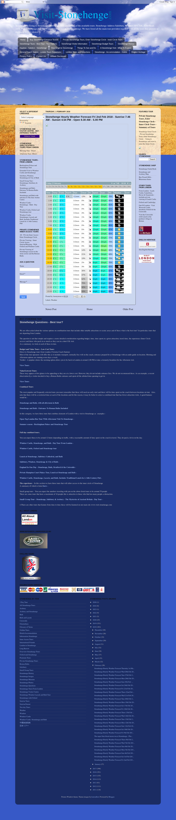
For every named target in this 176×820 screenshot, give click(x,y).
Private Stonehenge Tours (29, 661)
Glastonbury (24, 624)
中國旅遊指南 (25, 722)
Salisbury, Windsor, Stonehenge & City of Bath (29, 176)
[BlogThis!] (77, 296)
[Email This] (74, 296)
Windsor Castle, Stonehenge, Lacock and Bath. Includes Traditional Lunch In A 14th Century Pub (29, 219)
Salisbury (23, 667)
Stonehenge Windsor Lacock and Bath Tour (35, 695)
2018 (95, 627)
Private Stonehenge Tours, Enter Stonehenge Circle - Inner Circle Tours (93, 40)
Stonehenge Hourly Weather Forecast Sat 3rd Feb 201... (114, 756)
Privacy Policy (26, 56)
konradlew (95, 797)
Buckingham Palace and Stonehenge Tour (28, 166)
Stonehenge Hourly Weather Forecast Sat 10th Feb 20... (114, 729)
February (98, 665)
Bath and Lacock (26, 617)
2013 (95, 782)
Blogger (111, 797)
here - (45, 485)
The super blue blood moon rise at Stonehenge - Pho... (113, 736)
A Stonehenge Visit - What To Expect (115, 48)
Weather (54, 300)
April (97, 658)
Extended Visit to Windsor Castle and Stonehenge (29, 171)
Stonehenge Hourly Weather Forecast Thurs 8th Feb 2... (114, 739)
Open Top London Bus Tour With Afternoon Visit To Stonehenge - (47, 418)
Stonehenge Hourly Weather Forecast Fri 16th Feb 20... (114, 709)
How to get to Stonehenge (62, 48)
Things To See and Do (86, 48)
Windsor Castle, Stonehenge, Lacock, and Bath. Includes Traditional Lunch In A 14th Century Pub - (61, 477)
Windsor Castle (25, 716)
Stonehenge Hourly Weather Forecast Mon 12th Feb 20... (114, 722)
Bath (21, 614)
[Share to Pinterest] (84, 296)
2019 (95, 623)
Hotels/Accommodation (28, 633)
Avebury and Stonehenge (29, 611)
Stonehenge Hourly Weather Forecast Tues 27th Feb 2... (114, 675)
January (98, 764)
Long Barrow (24, 648)
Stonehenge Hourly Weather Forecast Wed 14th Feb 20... (114, 716)
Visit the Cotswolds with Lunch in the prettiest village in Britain (146, 217)
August (97, 644)
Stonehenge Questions (28, 685)
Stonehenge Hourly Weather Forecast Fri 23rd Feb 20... (114, 688)
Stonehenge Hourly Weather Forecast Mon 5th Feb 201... (114, 750)
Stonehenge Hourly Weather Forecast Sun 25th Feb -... (113, 682)
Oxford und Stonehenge (28, 654)
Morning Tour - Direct (28, 150)
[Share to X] (79, 296)
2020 (95, 620)
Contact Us (41, 56)
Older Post (128, 309)
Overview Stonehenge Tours (30, 651)
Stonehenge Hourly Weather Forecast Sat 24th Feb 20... (114, 685)
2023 (95, 609)
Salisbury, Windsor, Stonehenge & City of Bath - (40, 461)
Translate (28, 123)
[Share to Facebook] (82, 296)
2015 (95, 775)
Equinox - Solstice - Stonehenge (33, 48)
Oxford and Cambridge (147, 202)
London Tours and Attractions (78, 52)
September (99, 640)
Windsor (23, 713)
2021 (95, 616)
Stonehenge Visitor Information (74, 44)
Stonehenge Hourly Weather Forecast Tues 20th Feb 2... (114, 699)
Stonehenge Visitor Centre (29, 692)
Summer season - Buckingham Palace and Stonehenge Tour (44, 424)
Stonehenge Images (27, 676)
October (98, 637)
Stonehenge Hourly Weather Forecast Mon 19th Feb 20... (114, 702)
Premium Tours (25, 658)
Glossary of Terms (26, 627)
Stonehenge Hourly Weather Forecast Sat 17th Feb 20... (114, 705)
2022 (95, 613)
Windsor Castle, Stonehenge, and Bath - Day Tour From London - (47, 443)
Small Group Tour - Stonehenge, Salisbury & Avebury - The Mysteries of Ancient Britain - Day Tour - (61, 499)
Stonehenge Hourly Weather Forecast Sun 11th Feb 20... (114, 726)
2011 (95, 790)
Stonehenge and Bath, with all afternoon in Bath (39, 402)
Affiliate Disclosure (58, 56)
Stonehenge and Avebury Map (144, 173)
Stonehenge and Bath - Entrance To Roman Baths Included (29, 190)
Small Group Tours (26, 670)
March (97, 661)
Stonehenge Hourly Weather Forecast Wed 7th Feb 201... (114, 743)
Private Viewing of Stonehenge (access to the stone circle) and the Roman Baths (30, 252)
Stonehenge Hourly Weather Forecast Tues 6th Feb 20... (114, 746)
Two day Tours (25, 707)
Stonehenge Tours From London (31, 689)
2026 (95, 602)
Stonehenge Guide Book (147, 169)
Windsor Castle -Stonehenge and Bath (33, 719)
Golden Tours (24, 630)
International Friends (27, 642)
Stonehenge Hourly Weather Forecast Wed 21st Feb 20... (114, 695)
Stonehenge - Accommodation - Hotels (111, 52)
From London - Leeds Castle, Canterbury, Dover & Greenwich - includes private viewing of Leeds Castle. (147, 195)
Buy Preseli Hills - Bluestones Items (145, 178)
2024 (95, 606)
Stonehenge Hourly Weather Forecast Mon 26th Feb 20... (114, 678)
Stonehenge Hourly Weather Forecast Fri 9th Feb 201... (114, 733)
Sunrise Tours (25, 701)
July (96, 647)
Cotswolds (23, 621)
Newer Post (50, 309)
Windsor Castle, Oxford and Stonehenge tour (30, 211)
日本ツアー (24, 726)
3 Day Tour (24, 602)
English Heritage (138, 52)
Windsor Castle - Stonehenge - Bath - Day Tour (28, 204)
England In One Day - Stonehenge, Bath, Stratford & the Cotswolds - (48, 467)
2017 (95, 768)
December (99, 630)
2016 (95, 772)
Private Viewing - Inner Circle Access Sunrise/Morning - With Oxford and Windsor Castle (29, 243)
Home (22, 40)
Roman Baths (24, 664)
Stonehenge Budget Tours (102, 44)
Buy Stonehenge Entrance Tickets (44, 40)
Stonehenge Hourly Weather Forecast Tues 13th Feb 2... (114, 719)
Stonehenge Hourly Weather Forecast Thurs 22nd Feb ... (114, 692)
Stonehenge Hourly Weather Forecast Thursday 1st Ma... (114, 668)
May (96, 654)
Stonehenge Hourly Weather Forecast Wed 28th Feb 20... (114, 672)
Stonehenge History (126, 44)
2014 (95, 779)
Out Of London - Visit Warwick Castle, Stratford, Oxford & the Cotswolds (147, 208)
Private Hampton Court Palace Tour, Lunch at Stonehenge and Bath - (48, 472)
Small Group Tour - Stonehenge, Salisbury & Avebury (28, 183)
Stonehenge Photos (26, 682)
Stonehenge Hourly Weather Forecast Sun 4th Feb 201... (114, 753)
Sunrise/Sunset (25, 704)
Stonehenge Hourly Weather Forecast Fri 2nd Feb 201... (114, 760)
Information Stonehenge (28, 636)
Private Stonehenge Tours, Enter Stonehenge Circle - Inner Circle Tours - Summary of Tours (147, 121)
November (99, 633)
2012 (95, 786)
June (96, 651)
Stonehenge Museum (27, 679)
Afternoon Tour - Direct (28, 154)
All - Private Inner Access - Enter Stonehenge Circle (29, 236)
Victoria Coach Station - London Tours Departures (40, 52)
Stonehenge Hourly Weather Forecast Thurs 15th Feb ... (114, 712)
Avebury (23, 608)
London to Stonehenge (28, 645)
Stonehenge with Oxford (28, 698)
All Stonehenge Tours (27, 605)
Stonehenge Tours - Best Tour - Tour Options (38, 44)
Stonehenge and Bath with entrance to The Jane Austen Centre (30, 197)
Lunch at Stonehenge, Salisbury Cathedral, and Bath (41, 456)
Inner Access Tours (26, 639)
